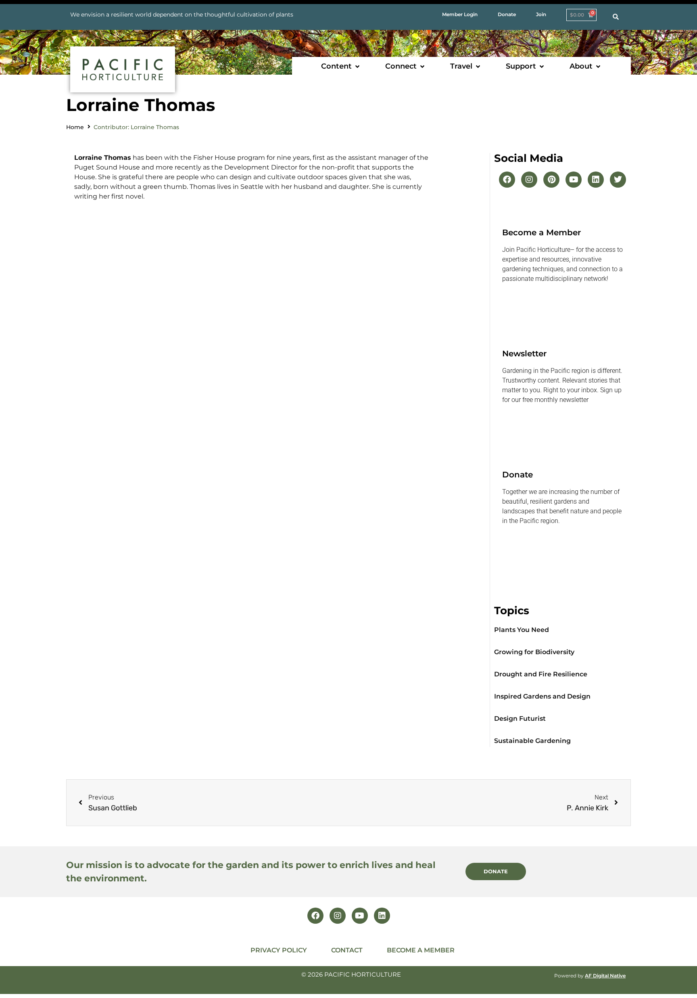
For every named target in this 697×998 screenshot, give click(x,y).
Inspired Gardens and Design (542, 696)
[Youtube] (574, 180)
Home (75, 127)
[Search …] (616, 17)
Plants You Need (521, 630)
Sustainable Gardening (532, 741)
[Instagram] (529, 180)
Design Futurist (520, 718)
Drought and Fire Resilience (540, 674)
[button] (341, 66)
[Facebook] (507, 180)
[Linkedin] (596, 180)
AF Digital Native (605, 976)
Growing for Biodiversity (534, 652)
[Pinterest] (551, 180)
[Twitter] (618, 180)
